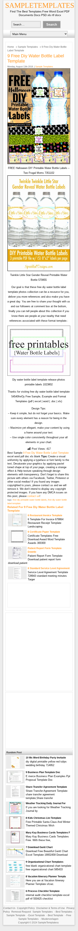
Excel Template (36, 915)
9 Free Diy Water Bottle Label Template (46, 452)
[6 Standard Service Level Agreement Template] (17, 578)
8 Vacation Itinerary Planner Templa (46, 876)
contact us (33, 496)
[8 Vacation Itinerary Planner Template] (15, 886)
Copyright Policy (26, 908)
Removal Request (21, 911)
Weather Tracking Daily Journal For (46, 803)
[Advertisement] (39, 652)
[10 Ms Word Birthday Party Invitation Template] (15, 767)
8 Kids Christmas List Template (43, 818)
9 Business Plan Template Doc (43, 772)
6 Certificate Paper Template (44, 531)
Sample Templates (28, 46)
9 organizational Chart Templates (44, 861)
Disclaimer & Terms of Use (50, 908)
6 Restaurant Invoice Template (45, 515)
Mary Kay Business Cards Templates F (48, 832)
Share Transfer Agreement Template (46, 787)
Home (10, 46)
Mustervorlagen (49, 919)
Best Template (55, 915)
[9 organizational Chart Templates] (15, 871)
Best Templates (64, 911)
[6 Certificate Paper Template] (17, 541)
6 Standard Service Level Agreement (49, 568)
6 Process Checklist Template (43, 891)
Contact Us (9, 908)
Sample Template (15, 915)
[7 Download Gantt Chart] (15, 854)
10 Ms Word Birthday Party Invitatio (46, 757)
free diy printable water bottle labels (30, 500)
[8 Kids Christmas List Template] (15, 827)
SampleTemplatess (48, 922)
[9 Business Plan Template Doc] (15, 782)
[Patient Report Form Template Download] (17, 557)
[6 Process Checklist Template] (15, 900)
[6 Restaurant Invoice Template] (17, 525)
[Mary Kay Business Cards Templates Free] (15, 842)
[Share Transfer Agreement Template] (15, 796)
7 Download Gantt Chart (39, 847)
